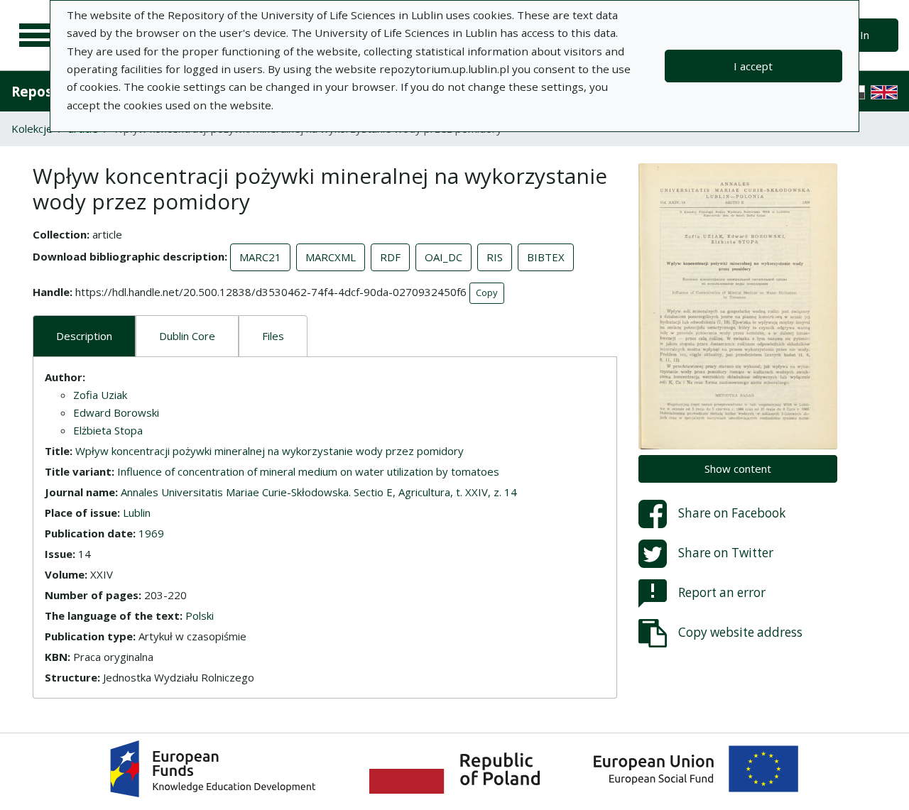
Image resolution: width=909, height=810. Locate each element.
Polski (199, 615)
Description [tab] (84, 336)
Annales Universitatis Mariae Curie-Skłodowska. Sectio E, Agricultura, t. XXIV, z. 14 (319, 492)
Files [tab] (273, 336)
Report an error (722, 592)
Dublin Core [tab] (187, 336)
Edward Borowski (116, 412)
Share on (731, 512)
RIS (494, 257)
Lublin (137, 512)
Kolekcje (32, 128)
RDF (390, 257)
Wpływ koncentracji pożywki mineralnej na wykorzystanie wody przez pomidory (269, 451)
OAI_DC (443, 257)
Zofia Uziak (100, 395)
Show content (737, 468)
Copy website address (740, 631)
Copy (487, 292)
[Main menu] (37, 35)
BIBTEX (546, 257)
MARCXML (330, 257)
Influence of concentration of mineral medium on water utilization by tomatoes (308, 471)
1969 (151, 533)
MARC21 (260, 257)
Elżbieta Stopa (108, 430)
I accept (753, 66)
